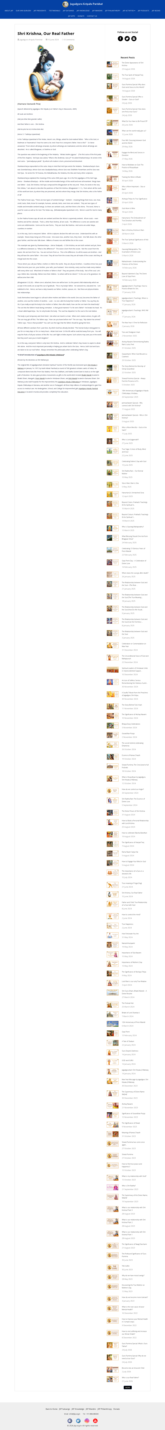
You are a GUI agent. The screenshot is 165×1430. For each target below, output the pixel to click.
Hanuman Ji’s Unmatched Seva (133, 493)
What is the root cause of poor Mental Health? (133, 1308)
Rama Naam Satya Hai (130, 852)
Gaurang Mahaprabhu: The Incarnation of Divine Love (131, 250)
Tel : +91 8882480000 (91, 1414)
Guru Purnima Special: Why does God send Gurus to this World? (133, 85)
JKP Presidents (40, 11)
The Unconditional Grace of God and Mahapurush (135, 657)
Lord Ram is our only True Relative (134, 981)
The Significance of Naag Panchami (134, 1244)
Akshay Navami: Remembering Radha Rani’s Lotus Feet (135, 343)
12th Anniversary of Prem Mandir (133, 1022)
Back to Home (51, 1409)
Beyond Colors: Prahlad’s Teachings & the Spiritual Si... (134, 503)
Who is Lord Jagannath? (130, 439)
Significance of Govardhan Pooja (133, 1113)
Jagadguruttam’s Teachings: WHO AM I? (135, 311)
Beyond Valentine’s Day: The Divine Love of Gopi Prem (134, 275)
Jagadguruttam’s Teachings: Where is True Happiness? (135, 299)
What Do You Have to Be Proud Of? (134, 121)
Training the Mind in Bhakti (131, 177)
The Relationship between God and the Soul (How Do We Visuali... (134, 608)
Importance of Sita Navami (131, 953)
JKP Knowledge (83, 11)
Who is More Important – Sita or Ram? (133, 187)
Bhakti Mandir (86, 375)
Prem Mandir (40, 378)
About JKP (9, 11)
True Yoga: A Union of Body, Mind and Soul (134, 450)
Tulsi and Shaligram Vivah (131, 332)
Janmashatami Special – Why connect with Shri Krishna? (132, 404)
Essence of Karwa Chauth (131, 755)
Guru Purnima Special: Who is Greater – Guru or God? (132, 98)
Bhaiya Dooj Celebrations (131, 724)
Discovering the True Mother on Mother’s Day (133, 1286)
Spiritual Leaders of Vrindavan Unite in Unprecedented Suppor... (135, 669)
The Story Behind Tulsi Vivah (132, 705)
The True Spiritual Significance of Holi (135, 240)
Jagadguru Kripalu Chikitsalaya (69, 382)
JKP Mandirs (97, 11)
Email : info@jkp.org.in (72, 1414)
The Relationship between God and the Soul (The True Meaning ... (134, 596)
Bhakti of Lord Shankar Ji (131, 1013)
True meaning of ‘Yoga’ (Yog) (132, 883)
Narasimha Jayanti (128, 943)
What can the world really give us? (134, 131)
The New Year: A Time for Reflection (134, 323)
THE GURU (125, 1266)
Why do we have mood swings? (133, 1275)
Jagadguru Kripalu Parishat (86, 3)
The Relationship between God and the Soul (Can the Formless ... (134, 620)
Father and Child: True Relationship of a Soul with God (134, 903)
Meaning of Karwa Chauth (131, 1132)
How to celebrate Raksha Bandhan (134, 833)
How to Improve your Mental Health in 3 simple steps (135, 1320)
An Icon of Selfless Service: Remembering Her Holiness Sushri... (134, 681)
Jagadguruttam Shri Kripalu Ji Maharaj (135, 1070)
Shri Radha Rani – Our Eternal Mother (132, 472)
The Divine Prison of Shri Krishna (133, 811)
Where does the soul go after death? (135, 573)
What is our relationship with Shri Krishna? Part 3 (134, 1208)
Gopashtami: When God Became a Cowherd (134, 355)
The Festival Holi (127, 1003)
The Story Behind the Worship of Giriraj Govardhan (133, 367)
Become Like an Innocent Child (133, 1368)
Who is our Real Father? (130, 1377)
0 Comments (69, 39)
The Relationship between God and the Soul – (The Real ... (134, 583)
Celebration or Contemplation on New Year (134, 645)
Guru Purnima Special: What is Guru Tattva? (134, 1344)
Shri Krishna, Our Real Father (132, 893)
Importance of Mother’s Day (132, 962)
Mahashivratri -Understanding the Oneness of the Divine (134, 262)
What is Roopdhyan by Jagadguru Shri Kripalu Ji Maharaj (134, 778)
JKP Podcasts (143, 11)
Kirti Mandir (72, 378)
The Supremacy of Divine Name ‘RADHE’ (133, 1093)
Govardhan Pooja (128, 733)
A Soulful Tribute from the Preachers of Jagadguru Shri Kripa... (135, 694)
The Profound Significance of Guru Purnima (134, 1255)
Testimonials (54, 11)
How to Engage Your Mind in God (134, 861)
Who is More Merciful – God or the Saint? (134, 428)
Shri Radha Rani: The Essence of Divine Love (133, 800)
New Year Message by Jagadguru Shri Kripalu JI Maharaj (135, 1080)
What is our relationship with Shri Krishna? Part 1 (134, 1233)
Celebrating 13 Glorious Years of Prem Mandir (133, 549)
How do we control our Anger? (133, 789)
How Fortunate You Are (130, 934)
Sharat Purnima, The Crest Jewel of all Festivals (135, 766)
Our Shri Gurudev (23, 11)
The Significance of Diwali (131, 1123)
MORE (127, 1387)
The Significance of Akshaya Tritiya (134, 972)
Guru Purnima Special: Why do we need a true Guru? (134, 1357)
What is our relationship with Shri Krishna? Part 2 (134, 1221)
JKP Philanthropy (112, 11)
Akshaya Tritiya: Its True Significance (134, 199)
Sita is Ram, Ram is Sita (130, 483)
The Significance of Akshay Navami (134, 714)
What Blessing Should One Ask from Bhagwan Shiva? (135, 537)
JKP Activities (128, 11)
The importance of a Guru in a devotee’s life (133, 872)
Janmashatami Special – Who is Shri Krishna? (134, 416)
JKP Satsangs (68, 11)
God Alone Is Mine (128, 208)
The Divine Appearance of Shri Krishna (132, 64)
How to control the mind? (131, 914)
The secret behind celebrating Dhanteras (132, 744)
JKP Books (156, 11)
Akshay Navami (127, 1104)
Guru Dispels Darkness (130, 1051)
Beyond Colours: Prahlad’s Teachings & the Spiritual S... (135, 515)
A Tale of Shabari (128, 1041)
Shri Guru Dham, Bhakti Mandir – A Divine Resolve (134, 992)
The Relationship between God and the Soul (134, 632)
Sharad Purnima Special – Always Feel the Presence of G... (133, 379)
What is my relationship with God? (134, 1176)
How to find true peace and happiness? (132, 1165)
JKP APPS (71, 16)
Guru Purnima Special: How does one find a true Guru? (134, 110)
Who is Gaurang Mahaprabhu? (133, 527)
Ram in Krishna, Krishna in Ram (133, 230)
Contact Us (92, 16)
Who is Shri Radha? (129, 1186)
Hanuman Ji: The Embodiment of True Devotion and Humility (133, 219)
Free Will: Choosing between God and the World (134, 141)
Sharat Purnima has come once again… (133, 1143)
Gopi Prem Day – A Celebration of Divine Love (134, 562)
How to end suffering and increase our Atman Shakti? (134, 1332)
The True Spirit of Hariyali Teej (132, 75)
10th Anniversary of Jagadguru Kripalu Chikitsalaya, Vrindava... (135, 392)
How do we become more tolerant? (135, 1297)
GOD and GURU (127, 1060)
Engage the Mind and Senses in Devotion (133, 153)
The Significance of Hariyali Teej (133, 842)
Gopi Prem (126, 1032)
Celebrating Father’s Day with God (134, 461)
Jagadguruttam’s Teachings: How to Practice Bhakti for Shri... (134, 287)
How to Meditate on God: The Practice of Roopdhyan (132, 166)
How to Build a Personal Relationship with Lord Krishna (135, 822)
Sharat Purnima (127, 1154)
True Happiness (127, 924)
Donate (81, 16)
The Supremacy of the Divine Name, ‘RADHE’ (135, 1196)
